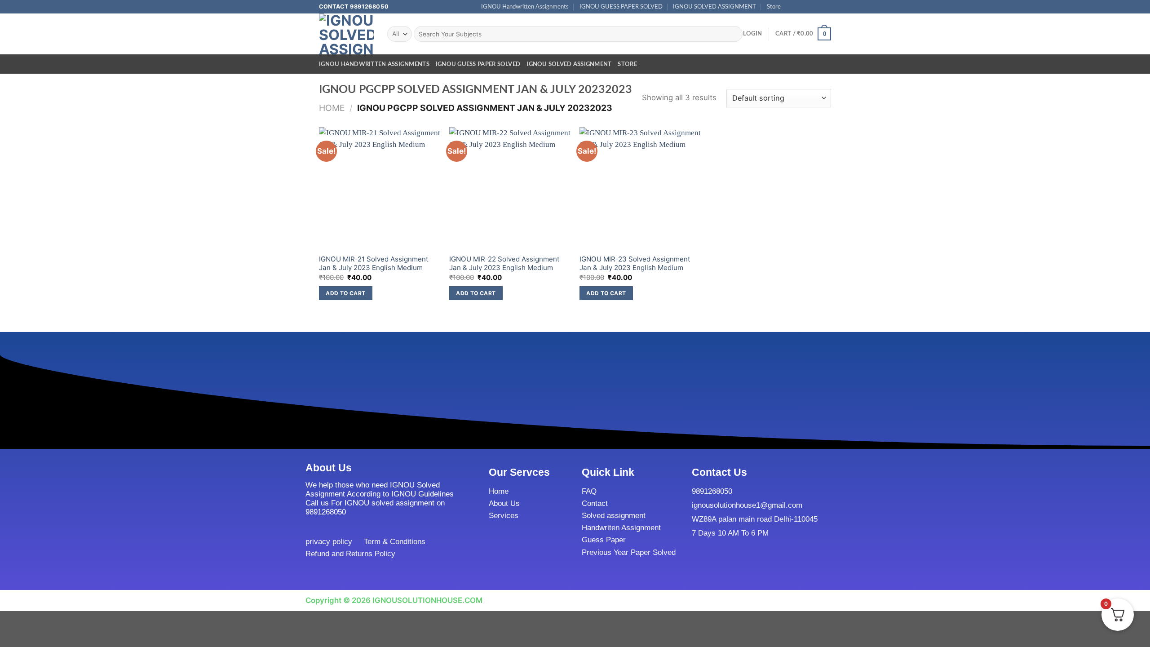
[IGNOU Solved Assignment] (346, 33)
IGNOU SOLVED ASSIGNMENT (714, 7)
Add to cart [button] (345, 293)
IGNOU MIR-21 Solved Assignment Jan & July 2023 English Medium (374, 263)
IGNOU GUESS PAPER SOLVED (621, 7)
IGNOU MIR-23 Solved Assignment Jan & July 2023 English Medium (634, 263)
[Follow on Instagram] (799, 7)
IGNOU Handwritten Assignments (525, 7)
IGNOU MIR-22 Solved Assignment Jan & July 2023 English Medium (504, 263)
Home (332, 107)
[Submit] (733, 34)
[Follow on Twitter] (808, 7)
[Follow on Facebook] (790, 7)
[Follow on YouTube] (827, 7)
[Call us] (818, 7)
